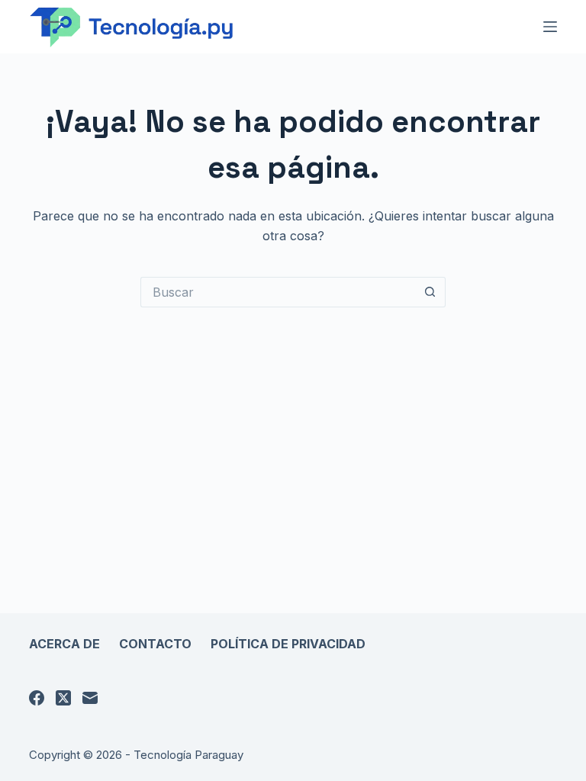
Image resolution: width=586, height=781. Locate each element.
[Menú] (550, 27)
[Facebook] (36, 697)
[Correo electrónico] (90, 697)
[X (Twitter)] (63, 697)
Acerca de (64, 643)
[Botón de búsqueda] (430, 292)
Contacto (155, 643)
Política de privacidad (288, 643)
